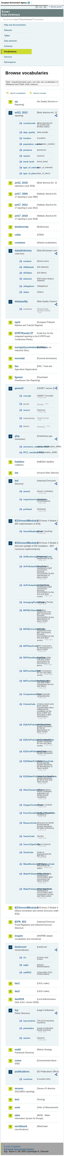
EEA (16, 2)
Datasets (8, 30)
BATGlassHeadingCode (29, 657)
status (26, 292)
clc (24, 957)
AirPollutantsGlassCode (29, 566)
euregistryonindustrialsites (25, 347)
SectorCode (28, 836)
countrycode (29, 123)
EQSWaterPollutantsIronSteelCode (29, 776)
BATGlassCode (29, 646)
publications (22, 1071)
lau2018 (19, 999)
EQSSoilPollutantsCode (29, 751)
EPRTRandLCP (24, 333)
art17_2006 (21, 193)
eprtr (17, 322)
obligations (28, 286)
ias (16, 472)
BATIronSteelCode (29, 671)
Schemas (8, 46)
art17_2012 (21, 204)
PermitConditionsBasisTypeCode (29, 813)
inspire (19, 936)
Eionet (16, 19)
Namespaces (10, 62)
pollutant (27, 509)
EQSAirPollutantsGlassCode (29, 724)
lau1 (17, 983)
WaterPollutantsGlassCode (29, 874)
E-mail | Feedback (12, 1146)
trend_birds (28, 162)
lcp (16, 1010)
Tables (7, 35)
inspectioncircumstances (29, 499)
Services (8, 57)
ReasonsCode (29, 823)
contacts (27, 261)
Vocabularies (10, 51)
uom (17, 1107)
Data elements (10, 41)
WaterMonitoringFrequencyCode (29, 864)
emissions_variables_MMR (29, 447)
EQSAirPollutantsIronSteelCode (29, 740)
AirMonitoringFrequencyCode (29, 557)
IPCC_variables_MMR (29, 452)
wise (17, 1115)
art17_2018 (21, 215)
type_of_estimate (29, 167)
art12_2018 (21, 182)
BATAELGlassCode (29, 610)
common (20, 242)
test (17, 1099)
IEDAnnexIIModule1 (25, 520)
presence (27, 150)
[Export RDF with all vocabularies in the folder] (56, 116)
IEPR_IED (20, 921)
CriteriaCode (29, 704)
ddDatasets (28, 267)
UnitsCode (28, 852)
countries (27, 1079)
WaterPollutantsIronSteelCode (29, 889)
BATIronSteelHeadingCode (29, 681)
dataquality (21, 301)
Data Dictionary (26, 19)
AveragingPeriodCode (29, 602)
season (26, 156)
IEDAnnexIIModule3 (25, 543)
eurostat (20, 358)
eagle (25, 965)
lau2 (17, 991)
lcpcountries (29, 1021)
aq (16, 101)
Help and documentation (15, 25)
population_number (29, 144)
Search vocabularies (18, 93)
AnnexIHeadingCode (29, 531)
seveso (19, 1088)
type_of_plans (29, 173)
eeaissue (27, 279)
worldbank (21, 1126)
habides (19, 461)
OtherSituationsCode (29, 790)
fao (16, 366)
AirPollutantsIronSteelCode (29, 585)
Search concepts (39, 93)
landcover (21, 947)
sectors (26, 1038)
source (26, 410)
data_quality (29, 132)
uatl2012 (27, 972)
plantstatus (28, 1028)
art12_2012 (21, 112)
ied (16, 480)
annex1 (26, 491)
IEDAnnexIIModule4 (25, 907)
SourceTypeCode (29, 844)
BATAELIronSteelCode (29, 629)
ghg (17, 436)
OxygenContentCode (29, 805)
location (27, 138)
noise (18, 1060)
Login (40, 7)
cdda (18, 234)
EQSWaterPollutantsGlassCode (29, 761)
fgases (19, 377)
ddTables (27, 273)
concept (27, 396)
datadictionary (23, 250)
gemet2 (19, 388)
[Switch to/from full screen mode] (45, 7)
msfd (18, 1049)
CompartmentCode (29, 694)
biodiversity (22, 226)
